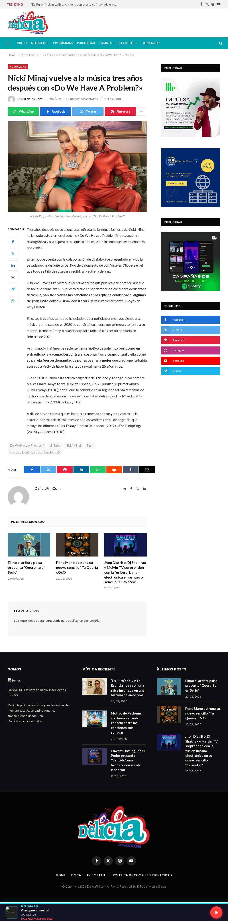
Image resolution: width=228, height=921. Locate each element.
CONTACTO (150, 43)
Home (61, 875)
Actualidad (18, 67)
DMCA (76, 875)
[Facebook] (13, 242)
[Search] (220, 43)
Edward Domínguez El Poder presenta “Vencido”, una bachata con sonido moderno (128, 760)
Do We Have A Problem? (27, 445)
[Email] (13, 277)
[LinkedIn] (13, 265)
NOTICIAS (38, 43)
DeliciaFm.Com (31, 99)
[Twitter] (13, 254)
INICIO (22, 43)
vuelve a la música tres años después (35, 452)
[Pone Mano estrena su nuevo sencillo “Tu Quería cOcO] (77, 545)
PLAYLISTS (126, 43)
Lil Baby (55, 445)
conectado (53, 620)
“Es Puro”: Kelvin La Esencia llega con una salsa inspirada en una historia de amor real (128, 688)
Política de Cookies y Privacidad (142, 875)
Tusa (90, 445)
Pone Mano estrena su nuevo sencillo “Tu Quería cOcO (77, 567)
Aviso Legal (97, 875)
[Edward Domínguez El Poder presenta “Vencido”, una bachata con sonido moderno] (94, 756)
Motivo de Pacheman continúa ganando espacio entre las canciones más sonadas (75, 4)
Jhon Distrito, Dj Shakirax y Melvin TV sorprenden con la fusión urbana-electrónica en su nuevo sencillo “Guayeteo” (125, 572)
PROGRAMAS (63, 43)
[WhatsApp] (13, 301)
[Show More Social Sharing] (141, 111)
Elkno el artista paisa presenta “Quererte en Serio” (26, 567)
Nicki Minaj (73, 445)
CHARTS (105, 43)
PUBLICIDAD (86, 43)
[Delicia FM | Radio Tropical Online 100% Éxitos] (28, 22)
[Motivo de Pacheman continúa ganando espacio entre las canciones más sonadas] (94, 718)
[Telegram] (13, 289)
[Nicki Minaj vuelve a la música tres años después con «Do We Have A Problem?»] (77, 166)
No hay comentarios (84, 99)
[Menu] (8, 43)
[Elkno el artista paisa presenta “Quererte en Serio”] (29, 545)
